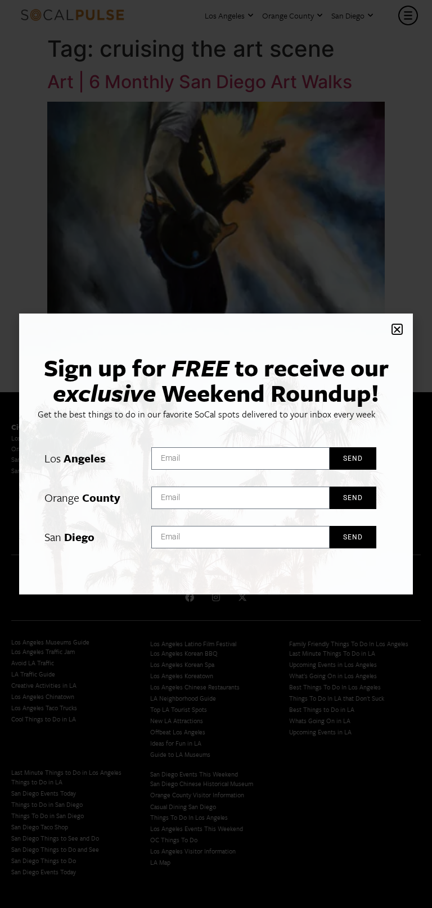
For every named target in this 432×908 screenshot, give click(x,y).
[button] (397, 329)
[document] (216, 454)
